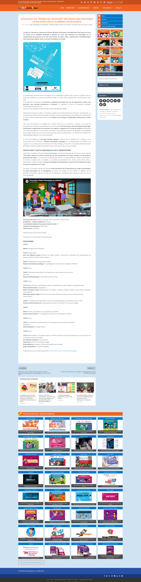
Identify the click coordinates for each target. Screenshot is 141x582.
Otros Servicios (106, 8)
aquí (44, 233)
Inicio (62, 8)
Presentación (70, 8)
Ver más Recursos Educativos (31, 562)
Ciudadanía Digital (83, 8)
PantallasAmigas (51, 153)
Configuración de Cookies (86, 579)
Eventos (104, 19)
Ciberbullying (36, 24)
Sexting (90, 24)
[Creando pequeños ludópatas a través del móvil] (66, 387)
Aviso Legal (50, 579)
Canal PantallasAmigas (109, 26)
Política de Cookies (72, 579)
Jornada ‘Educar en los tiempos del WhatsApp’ (63, 351)
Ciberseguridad (44, 24)
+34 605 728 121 (40, 571)
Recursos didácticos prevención (108, 78)
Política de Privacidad (60, 579)
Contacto (118, 8)
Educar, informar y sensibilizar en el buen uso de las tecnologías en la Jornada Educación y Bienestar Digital (47, 398)
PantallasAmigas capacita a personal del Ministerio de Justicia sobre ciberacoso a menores (85, 397)
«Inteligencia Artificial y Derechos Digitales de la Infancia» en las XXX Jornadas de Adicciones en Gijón (28, 398)
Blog (31, 24)
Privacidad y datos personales (80, 24)
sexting (77, 130)
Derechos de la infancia (65, 24)
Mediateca (105, 23)
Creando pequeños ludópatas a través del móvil (65, 396)
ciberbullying (27, 135)
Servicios (95, 8)
